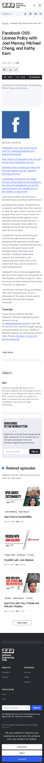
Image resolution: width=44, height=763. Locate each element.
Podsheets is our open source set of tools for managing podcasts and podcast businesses (19, 151)
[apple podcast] (25, 13)
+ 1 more (30, 555)
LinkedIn (27, 682)
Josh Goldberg (11, 512)
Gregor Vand (10, 555)
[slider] (18, 77)
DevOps (8, 598)
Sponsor (5, 677)
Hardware (21, 555)
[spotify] (30, 13)
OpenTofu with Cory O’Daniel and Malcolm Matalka (21, 605)
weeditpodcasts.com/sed (17, 323)
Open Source (8, 352)
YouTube (27, 672)
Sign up (34, 451)
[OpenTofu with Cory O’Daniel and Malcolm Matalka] (22, 583)
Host (4, 699)
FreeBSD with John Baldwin (18, 560)
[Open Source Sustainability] (22, 496)
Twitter (26, 677)
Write (4, 694)
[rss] (40, 13)
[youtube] (35, 13)
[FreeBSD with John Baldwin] (22, 539)
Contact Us (6, 672)
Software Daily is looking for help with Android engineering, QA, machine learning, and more (21, 170)
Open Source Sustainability (18, 516)
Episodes (5, 23)
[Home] (13, 6)
